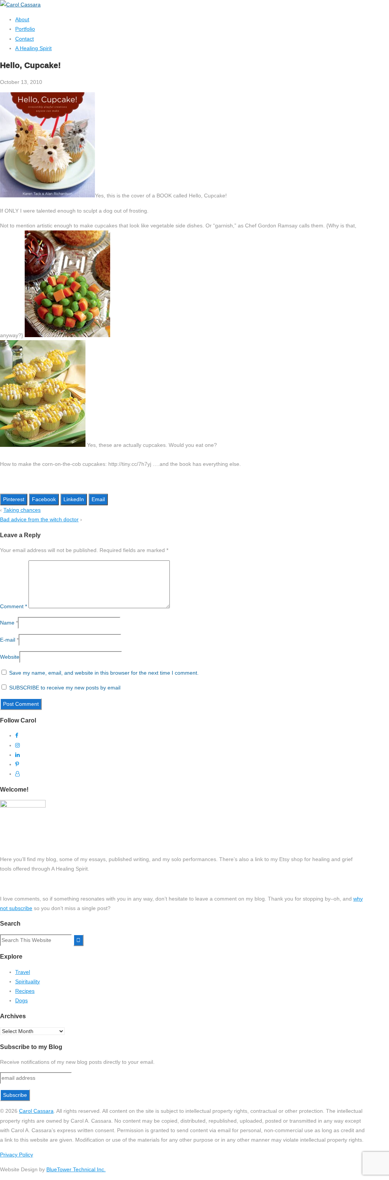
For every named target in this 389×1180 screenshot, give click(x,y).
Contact (24, 39)
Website (9, 657)
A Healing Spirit (33, 48)
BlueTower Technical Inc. (76, 1169)
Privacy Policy (16, 1155)
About (22, 19)
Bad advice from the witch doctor (39, 519)
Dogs (21, 1000)
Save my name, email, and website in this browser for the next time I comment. (104, 673)
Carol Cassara (36, 1111)
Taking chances (22, 510)
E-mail (7, 640)
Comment (13, 606)
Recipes (25, 991)
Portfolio (25, 29)
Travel (22, 972)
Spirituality (27, 981)
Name (7, 623)
